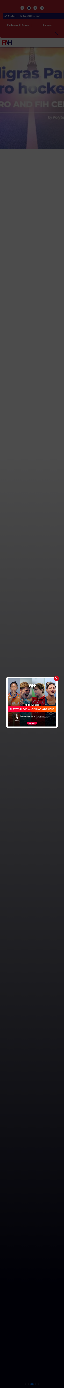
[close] (56, 678)
